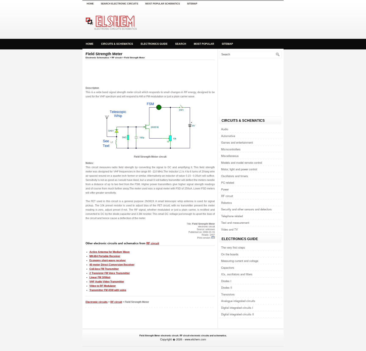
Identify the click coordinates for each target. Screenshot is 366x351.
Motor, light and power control (239, 169)
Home (90, 3)
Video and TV (229, 229)
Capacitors (227, 268)
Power (225, 189)
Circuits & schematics (117, 44)
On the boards (229, 254)
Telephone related (232, 216)
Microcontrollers (231, 149)
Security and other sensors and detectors (246, 209)
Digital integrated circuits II (237, 314)
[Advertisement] (233, 22)
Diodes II (226, 287)
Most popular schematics (162, 3)
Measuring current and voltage (239, 261)
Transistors (228, 294)
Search (180, 44)
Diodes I (226, 281)
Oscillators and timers (234, 176)
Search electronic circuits (119, 3)
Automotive (228, 136)
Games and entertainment (237, 142)
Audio (224, 129)
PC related (227, 182)
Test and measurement (235, 223)
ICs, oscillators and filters (236, 274)
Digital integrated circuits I (237, 308)
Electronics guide (154, 44)
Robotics (226, 203)
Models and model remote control (241, 163)
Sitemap (192, 3)
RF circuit (227, 196)
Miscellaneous (230, 156)
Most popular (204, 44)
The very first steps (233, 247)
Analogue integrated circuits (238, 301)
